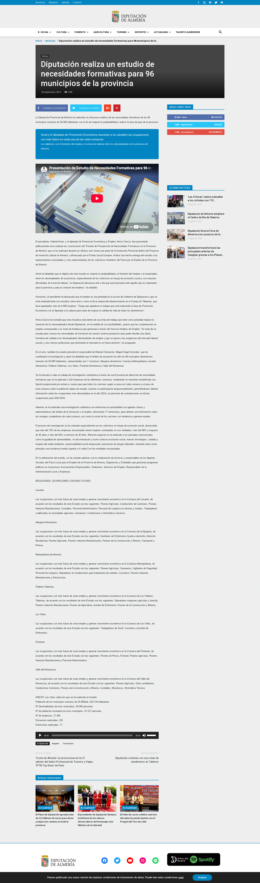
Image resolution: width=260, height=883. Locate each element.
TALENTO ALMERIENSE (188, 32)
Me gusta (216, 117)
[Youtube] (221, 2)
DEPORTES (140, 32)
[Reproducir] (40, 735)
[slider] (152, 735)
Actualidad (45, 807)
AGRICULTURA (101, 32)
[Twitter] (216, 2)
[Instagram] (204, 2)
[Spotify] (210, 2)
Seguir (218, 124)
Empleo (55, 743)
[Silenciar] (144, 735)
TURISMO (122, 32)
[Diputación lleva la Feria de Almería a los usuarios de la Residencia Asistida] (176, 235)
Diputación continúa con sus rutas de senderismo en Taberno (137, 759)
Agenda (65, 2)
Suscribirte (215, 132)
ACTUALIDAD (161, 32)
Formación (68, 743)
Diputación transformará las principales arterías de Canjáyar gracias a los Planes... (206, 251)
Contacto (77, 2)
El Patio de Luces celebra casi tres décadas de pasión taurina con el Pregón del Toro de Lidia (138, 818)
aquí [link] (180, 877)
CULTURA (61, 32)
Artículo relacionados (49, 777)
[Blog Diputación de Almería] (130, 16)
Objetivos (53, 2)
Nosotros (40, 2)
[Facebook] (198, 2)
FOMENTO (80, 32)
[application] (97, 735)
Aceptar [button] (202, 877)
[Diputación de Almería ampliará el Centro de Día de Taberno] (176, 218)
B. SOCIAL (43, 32)
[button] (220, 32)
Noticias (45, 56)
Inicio (39, 40)
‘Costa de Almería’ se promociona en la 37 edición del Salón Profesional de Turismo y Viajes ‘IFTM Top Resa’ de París (64, 761)
